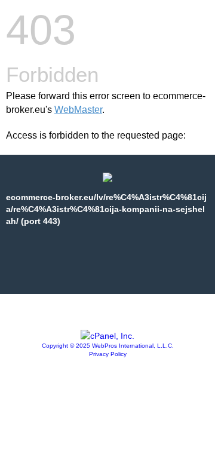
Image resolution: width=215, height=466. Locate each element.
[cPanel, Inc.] (107, 336)
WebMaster (78, 110)
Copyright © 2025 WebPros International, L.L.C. (108, 345)
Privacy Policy (108, 354)
